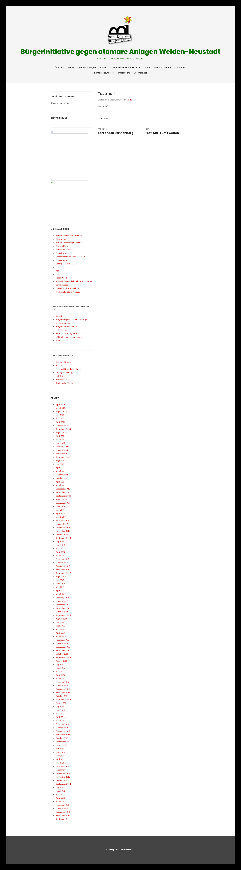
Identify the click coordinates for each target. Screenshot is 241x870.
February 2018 (62, 559)
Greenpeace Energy (64, 372)
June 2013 (60, 752)
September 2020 (63, 495)
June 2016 (60, 625)
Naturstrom (61, 379)
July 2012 (60, 787)
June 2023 (60, 443)
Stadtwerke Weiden (64, 383)
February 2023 (62, 446)
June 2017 (60, 583)
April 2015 (60, 675)
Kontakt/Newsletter (104, 72)
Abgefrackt (61, 239)
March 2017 (61, 594)
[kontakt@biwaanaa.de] (188, 9)
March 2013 (61, 762)
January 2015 (62, 685)
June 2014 (60, 710)
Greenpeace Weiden (65, 263)
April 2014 (60, 717)
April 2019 (60, 513)
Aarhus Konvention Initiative (69, 235)
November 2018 (63, 531)
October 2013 (62, 738)
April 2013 (60, 759)
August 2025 (61, 411)
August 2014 (61, 703)
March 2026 (61, 408)
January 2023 (62, 450)
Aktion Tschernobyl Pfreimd (69, 242)
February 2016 (62, 639)
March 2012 (61, 801)
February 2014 (62, 724)
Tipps (147, 67)
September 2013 (63, 741)
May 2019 (60, 509)
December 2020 (63, 488)
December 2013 (63, 731)
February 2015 (62, 682)
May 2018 (60, 548)
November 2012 (63, 776)
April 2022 (60, 467)
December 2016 (63, 604)
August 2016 (61, 618)
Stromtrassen (62, 284)
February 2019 (62, 520)
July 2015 (60, 664)
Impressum (124, 72)
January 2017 (62, 601)
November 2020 (63, 492)
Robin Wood (61, 277)
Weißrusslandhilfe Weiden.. (68, 291)
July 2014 (60, 706)
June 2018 (60, 545)
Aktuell (71, 67)
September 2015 (63, 657)
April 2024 (60, 436)
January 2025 (62, 425)
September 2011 (63, 819)
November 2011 (63, 815)
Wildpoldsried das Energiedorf (69, 337)
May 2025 (60, 418)
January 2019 (62, 524)
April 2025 (60, 422)
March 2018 (61, 555)
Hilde (129, 99)
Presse (103, 67)
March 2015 (61, 678)
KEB (57, 270)
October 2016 (62, 611)
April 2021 (60, 481)
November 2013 (63, 734)
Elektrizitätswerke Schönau (68, 369)
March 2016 (61, 636)
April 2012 (60, 797)
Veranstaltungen (87, 67)
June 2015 (60, 668)
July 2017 (60, 580)
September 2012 (63, 783)
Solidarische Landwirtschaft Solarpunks (74, 281)
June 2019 (60, 506)
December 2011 (63, 812)
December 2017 (63, 566)
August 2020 (61, 499)
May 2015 (60, 671)
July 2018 (60, 541)
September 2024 (63, 429)
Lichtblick (60, 376)
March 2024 (61, 439)
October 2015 (62, 653)
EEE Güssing (61, 330)
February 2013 (62, 766)
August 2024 (61, 432)
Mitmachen (180, 67)
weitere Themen (162, 67)
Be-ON (59, 316)
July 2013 (60, 748)
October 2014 (62, 696)
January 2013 (62, 769)
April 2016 (60, 632)
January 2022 (62, 474)
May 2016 (60, 629)
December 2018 (63, 527)
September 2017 (63, 573)
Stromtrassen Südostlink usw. (125, 67)
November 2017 (63, 569)
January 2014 (62, 727)
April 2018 (60, 552)
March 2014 (61, 720)
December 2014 (63, 689)
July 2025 (60, 415)
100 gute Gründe (63, 362)
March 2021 (61, 485)
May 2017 (60, 587)
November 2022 (63, 453)
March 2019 (61, 516)
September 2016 (63, 615)
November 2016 (63, 608)
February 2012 (62, 805)
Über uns (59, 67)
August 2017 (61, 576)
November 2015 (63, 650)
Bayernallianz (62, 246)
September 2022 (63, 457)
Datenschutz (140, 72)
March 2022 (61, 471)
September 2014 (63, 699)
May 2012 (60, 794)
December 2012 (63, 773)
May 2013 (60, 755)
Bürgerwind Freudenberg (67, 326)
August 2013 (61, 745)
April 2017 (60, 590)
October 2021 (62, 478)
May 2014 (60, 713)
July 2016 (60, 622)
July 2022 (60, 464)
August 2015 (61, 660)
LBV (57, 274)
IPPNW (59, 267)
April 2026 (60, 404)
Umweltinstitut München (67, 288)
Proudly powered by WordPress (120, 850)
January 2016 (62, 643)
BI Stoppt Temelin (64, 249)
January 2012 (62, 808)
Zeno (58, 340)
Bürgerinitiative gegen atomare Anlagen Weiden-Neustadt (120, 51)
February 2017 (62, 597)
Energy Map (61, 260)
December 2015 (63, 646)
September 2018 (63, 538)
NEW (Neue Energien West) (68, 333)
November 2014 (63, 692)
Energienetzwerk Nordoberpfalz (70, 256)
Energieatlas (61, 253)
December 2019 (63, 502)
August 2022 (61, 460)
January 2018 (62, 562)
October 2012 (62, 780)
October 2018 (62, 534)
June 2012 (60, 790)
